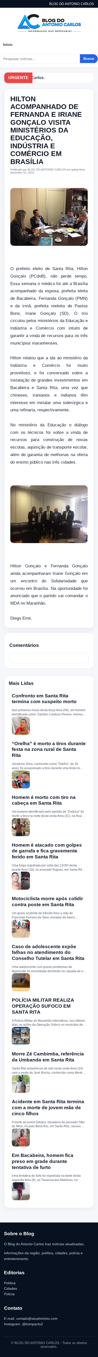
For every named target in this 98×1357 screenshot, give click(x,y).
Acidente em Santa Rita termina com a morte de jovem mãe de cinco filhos (48, 1107)
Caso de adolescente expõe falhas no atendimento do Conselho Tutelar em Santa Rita (48, 952)
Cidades (10, 1288)
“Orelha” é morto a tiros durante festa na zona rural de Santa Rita (49, 749)
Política (10, 1283)
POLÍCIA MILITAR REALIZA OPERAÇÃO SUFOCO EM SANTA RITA (43, 1006)
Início (8, 45)
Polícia (9, 1294)
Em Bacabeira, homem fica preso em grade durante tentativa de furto (42, 1161)
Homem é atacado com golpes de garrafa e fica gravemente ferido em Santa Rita (47, 851)
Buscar (88, 59)
